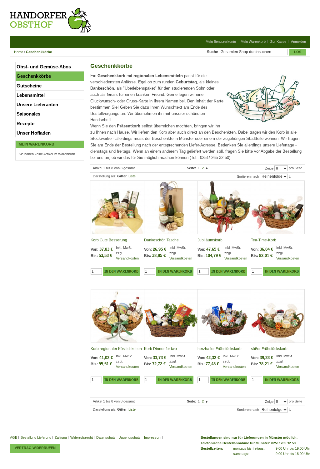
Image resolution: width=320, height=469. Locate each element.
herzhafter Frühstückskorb (220, 349)
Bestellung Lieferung (36, 437)
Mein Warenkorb (253, 41)
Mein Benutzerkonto (221, 41)
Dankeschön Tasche (161, 240)
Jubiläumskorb (210, 240)
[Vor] (207, 168)
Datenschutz (106, 437)
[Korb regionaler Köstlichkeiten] (117, 316)
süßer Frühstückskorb (269, 349)
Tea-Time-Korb (263, 240)
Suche (212, 52)
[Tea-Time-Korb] (278, 207)
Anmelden (298, 41)
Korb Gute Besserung (109, 240)
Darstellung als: (104, 176)
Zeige (269, 168)
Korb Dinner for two (160, 349)
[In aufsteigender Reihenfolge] (290, 176)
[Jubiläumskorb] (224, 207)
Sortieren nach (248, 176)
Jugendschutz (130, 437)
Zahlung (61, 437)
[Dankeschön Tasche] (171, 207)
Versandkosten (127, 258)
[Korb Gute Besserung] (117, 207)
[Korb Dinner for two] (171, 316)
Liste (132, 176)
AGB (13, 437)
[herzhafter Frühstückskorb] (224, 316)
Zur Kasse (278, 41)
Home (18, 52)
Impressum (152, 437)
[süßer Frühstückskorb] (278, 316)
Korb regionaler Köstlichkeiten (116, 349)
